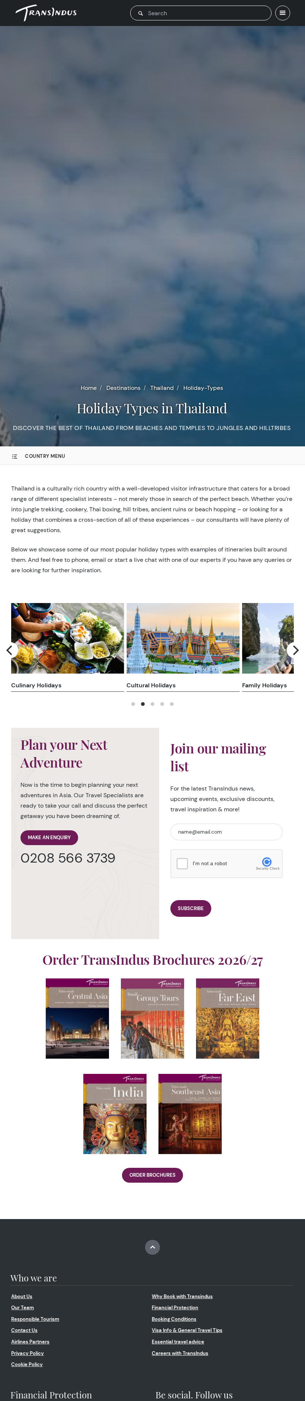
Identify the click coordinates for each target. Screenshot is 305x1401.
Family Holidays (33, 685)
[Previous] (10, 650)
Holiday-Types (203, 388)
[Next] (295, 650)
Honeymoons (145, 685)
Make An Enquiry (49, 837)
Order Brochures (152, 1175)
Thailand (162, 388)
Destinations (123, 388)
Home (89, 388)
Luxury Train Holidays (273, 685)
